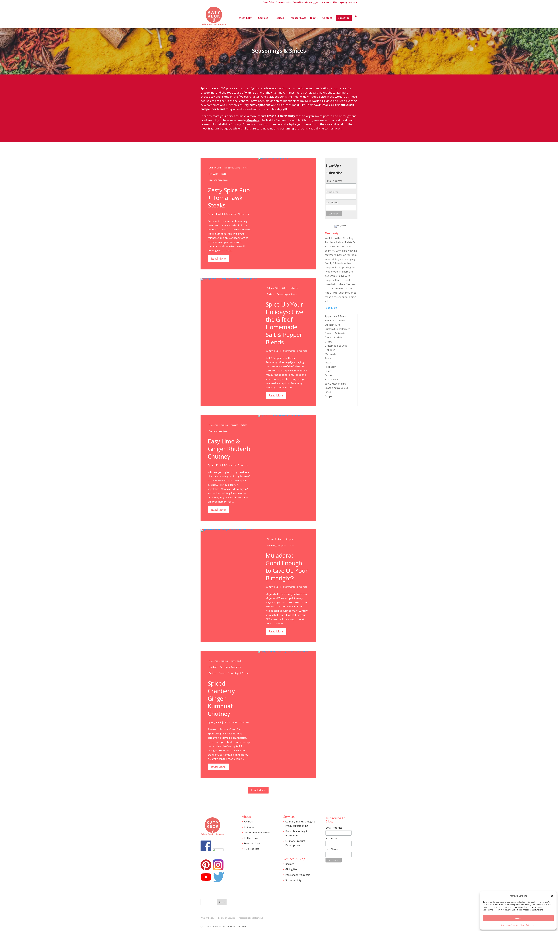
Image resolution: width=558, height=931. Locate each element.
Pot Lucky (213, 173)
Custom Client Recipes (337, 329)
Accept (518, 918)
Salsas (244, 425)
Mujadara (252, 120)
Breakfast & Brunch (336, 320)
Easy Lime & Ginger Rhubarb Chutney (229, 448)
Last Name (332, 202)
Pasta (328, 358)
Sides (291, 545)
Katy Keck (216, 214)
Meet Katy (245, 18)
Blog (313, 18)
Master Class (298, 18)
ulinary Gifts (333, 324)
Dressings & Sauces (218, 425)
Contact (327, 18)
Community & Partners (257, 832)
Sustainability (293, 880)
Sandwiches (331, 379)
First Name (332, 191)
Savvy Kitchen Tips (335, 383)
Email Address (334, 180)
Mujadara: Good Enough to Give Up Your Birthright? (287, 566)
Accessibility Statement (302, 2)
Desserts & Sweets (335, 333)
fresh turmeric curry (280, 116)
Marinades (331, 354)
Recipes (279, 18)
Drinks (328, 341)
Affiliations (250, 827)
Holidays (294, 288)
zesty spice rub (260, 105)
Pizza (328, 362)
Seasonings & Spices (218, 180)
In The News (251, 838)
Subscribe (343, 17)
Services (263, 18)
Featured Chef (252, 843)
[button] (552, 895)
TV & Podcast (251, 848)
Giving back (236, 661)
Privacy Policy (268, 2)
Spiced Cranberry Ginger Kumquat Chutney (221, 698)
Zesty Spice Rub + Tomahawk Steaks (229, 197)
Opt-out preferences (509, 925)
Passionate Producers (230, 667)
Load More (258, 790)
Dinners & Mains (232, 167)
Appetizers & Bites (335, 316)
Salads (328, 371)
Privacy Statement (527, 925)
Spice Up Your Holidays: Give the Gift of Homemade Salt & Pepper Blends (284, 323)
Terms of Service (283, 2)
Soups (328, 396)
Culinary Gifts (215, 167)
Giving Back (292, 869)
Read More (218, 258)
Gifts (245, 167)
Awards (248, 821)
